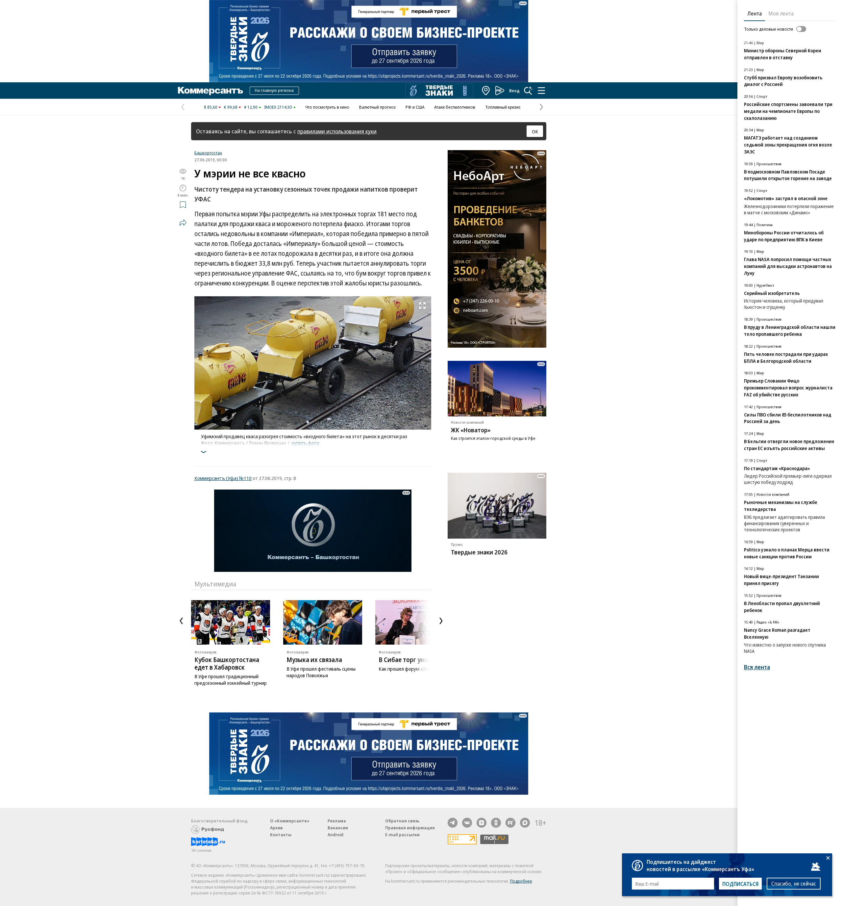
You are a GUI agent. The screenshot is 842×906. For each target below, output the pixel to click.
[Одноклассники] (496, 823)
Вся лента (757, 667)
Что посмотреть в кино (327, 107)
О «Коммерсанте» (290, 821)
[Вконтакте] (467, 823)
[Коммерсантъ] (210, 90)
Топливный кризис (503, 107)
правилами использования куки (337, 131)
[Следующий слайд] (441, 620)
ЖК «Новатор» (471, 430)
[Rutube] (510, 823)
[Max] (525, 823)
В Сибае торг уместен (410, 659)
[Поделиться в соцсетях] (183, 222)
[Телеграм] (453, 823)
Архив (276, 828)
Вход (514, 90)
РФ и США (415, 107)
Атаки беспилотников (454, 107)
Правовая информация (410, 828)
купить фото (305, 443)
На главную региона (274, 90)
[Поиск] (528, 90)
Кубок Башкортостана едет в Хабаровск (226, 663)
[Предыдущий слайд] (181, 620)
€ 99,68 (230, 107)
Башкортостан (208, 153)
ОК (535, 131)
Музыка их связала (314, 659)
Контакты (280, 835)
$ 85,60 (210, 107)
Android (335, 835)
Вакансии (338, 828)
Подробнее (521, 881)
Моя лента (781, 13)
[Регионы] (486, 90)
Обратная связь (402, 821)
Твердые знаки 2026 (479, 552)
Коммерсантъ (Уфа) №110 (223, 478)
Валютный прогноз (377, 107)
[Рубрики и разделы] (541, 90)
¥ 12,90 (251, 107)
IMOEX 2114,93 (278, 107)
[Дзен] (481, 823)
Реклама (337, 821)
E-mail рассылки (402, 835)
